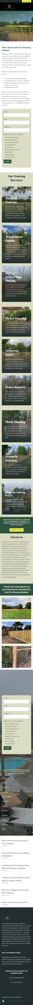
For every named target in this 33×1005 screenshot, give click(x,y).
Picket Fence (9, 152)
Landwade (5, 792)
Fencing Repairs (10, 155)
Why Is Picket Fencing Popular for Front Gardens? (15, 842)
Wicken (4, 829)
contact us (20, 101)
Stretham (5, 810)
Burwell (4, 778)
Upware (4, 820)
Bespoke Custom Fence (12, 150)
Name (6, 112)
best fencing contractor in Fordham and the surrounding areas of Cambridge (14, 568)
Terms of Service (13, 1001)
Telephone (7, 127)
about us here (12, 577)
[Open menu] (29, 6)
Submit (7, 161)
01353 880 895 (26, 1)
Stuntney (5, 815)
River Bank (5, 801)
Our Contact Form (16, 982)
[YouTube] (3, 1001)
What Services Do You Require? (14, 134)
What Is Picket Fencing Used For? (15, 902)
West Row (5, 824)
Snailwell (4, 806)
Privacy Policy (24, 1001)
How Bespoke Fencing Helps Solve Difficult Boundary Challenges (15, 866)
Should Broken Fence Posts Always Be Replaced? (15, 854)
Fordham (4, 782)
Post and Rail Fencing (11, 137)
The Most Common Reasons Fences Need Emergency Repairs (16, 879)
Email (6, 119)
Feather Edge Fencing (11, 142)
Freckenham (5, 787)
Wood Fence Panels (11, 140)
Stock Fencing (9, 147)
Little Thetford (6, 796)
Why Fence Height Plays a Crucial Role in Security (15, 891)
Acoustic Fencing (10, 145)
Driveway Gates (10, 157)
